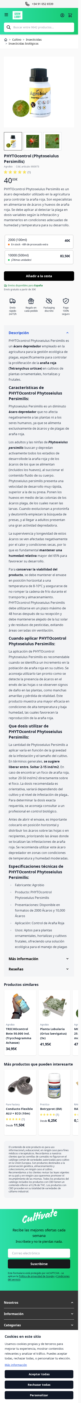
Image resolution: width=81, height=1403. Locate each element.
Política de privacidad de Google (36, 1276)
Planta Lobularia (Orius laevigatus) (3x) (53, 1033)
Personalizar (39, 1395)
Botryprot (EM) (51, 1109)
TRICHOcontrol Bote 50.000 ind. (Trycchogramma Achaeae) (18, 1036)
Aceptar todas (39, 1374)
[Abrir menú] (6, 14)
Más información (16, 1365)
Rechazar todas (39, 1385)
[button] (17, 172)
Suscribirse (39, 1264)
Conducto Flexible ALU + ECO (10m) (19, 1111)
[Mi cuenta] (62, 15)
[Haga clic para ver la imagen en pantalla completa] (39, 92)
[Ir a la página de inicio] (35, 15)
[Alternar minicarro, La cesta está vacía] (70, 15)
